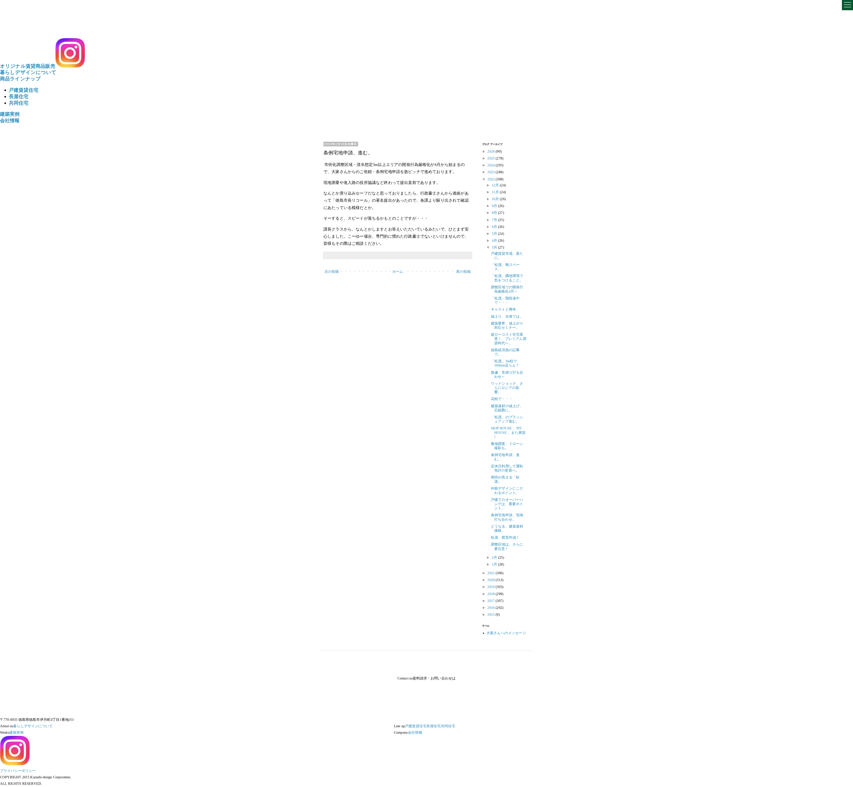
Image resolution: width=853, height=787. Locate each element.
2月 (495, 557)
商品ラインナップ (20, 79)
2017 (491, 601)
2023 (491, 172)
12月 (496, 185)
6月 (495, 227)
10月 (496, 199)
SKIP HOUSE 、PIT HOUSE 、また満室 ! (508, 432)
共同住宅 (19, 103)
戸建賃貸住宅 (23, 90)
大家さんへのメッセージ (506, 633)
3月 (495, 247)
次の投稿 (332, 271)
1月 (495, 564)
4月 (495, 240)
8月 (495, 213)
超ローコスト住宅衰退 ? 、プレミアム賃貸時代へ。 (508, 339)
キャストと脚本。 (505, 309)
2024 (491, 165)
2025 (491, 158)
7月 (495, 220)
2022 (491, 179)
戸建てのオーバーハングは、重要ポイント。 (507, 504)
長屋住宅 (19, 96)
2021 (491, 573)
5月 (495, 233)
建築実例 (10, 114)
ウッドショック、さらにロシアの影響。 (507, 388)
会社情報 (10, 120)
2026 (491, 151)
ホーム (397, 271)
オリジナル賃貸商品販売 (27, 66)
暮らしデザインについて (28, 72)
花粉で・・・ (501, 399)
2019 (491, 587)
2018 (491, 594)
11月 (496, 192)
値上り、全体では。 (507, 316)
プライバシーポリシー (18, 771)
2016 (491, 608)
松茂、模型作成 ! (504, 537)
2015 (491, 614)
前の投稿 (463, 271)
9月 (495, 206)
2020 (491, 580)
